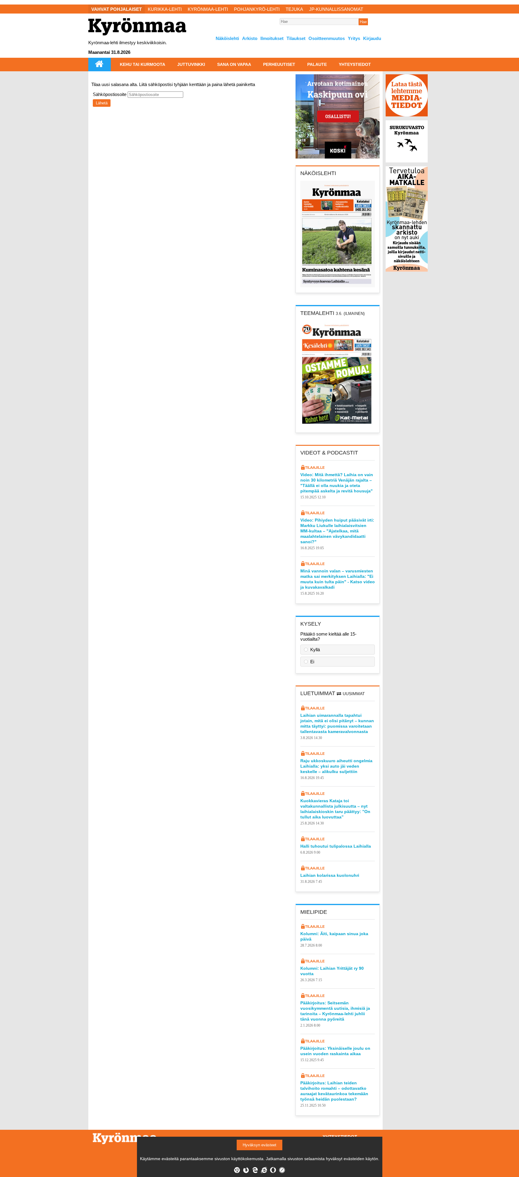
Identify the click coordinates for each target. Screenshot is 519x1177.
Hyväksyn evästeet (259, 1145)
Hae (363, 22)
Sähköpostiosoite (110, 94)
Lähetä (102, 103)
